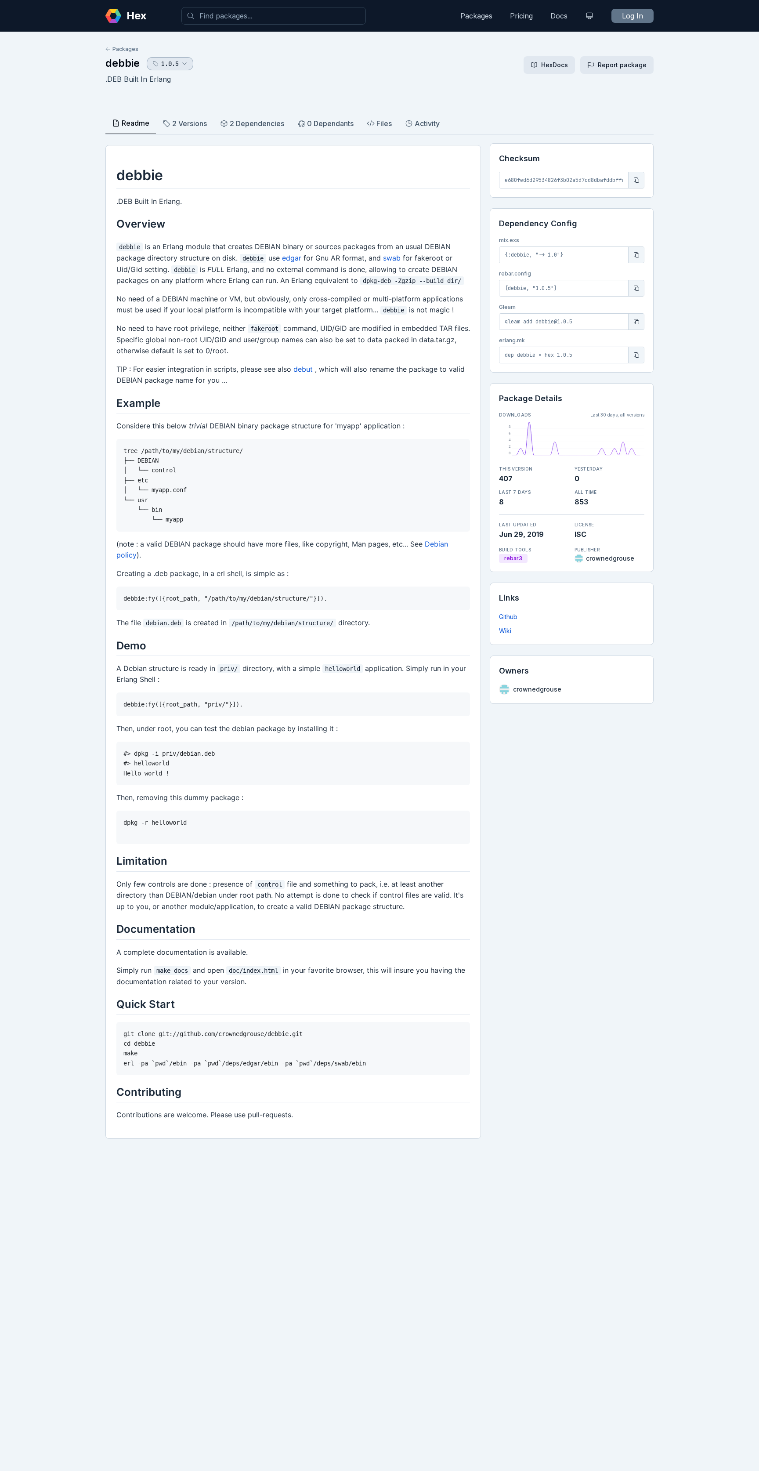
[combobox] (273, 16)
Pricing (521, 15)
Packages (476, 15)
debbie (122, 63)
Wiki (505, 630)
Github (508, 616)
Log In (632, 15)
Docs (558, 15)
